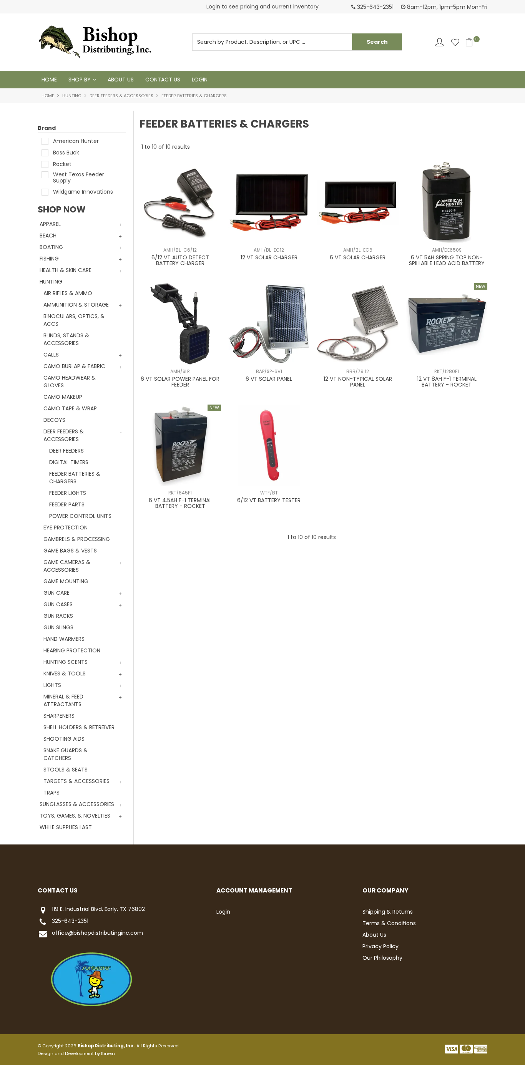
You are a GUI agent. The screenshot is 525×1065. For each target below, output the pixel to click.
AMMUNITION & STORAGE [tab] (76, 305)
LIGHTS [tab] (52, 685)
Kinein (108, 1053)
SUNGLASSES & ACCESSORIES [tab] (77, 804)
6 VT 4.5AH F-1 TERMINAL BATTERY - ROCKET (180, 503)
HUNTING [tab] (51, 281)
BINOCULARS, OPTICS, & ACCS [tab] (74, 320)
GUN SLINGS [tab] (58, 627)
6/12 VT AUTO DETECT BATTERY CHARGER (180, 260)
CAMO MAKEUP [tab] (62, 397)
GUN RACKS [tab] (58, 616)
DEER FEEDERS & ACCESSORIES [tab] (63, 435)
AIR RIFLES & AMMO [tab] (67, 293)
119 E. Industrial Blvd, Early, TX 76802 (98, 909)
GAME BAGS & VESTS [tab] (70, 550)
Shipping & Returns (387, 912)
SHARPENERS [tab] (59, 716)
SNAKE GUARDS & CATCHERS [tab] (65, 754)
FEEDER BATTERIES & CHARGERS (74, 477)
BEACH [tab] (48, 235)
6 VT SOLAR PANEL (269, 379)
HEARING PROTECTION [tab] (71, 650)
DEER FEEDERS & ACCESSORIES (121, 96)
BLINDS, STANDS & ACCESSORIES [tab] (66, 339)
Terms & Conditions (389, 923)
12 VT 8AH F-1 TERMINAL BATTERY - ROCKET (447, 381)
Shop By (79, 79)
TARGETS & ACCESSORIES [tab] (76, 781)
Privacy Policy (380, 946)
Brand (47, 128)
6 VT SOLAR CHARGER (357, 257)
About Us (121, 79)
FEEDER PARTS (67, 504)
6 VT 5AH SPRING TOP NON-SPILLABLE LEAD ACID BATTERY (447, 260)
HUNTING (71, 96)
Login (200, 79)
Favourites (455, 42)
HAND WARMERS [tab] (64, 639)
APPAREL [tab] (50, 224)
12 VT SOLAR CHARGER (269, 257)
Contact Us (162, 79)
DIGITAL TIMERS (68, 462)
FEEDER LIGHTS (67, 493)
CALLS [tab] (51, 354)
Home (49, 79)
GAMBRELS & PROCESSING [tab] (76, 539)
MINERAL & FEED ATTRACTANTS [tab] (63, 700)
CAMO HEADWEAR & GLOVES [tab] (69, 381)
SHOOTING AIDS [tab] (64, 739)
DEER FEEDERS (66, 451)
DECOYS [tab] (54, 420)
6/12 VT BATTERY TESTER (269, 500)
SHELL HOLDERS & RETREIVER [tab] (79, 727)
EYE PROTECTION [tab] (65, 527)
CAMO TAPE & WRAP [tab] (70, 408)
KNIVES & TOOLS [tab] (64, 673)
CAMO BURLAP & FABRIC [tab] (74, 366)
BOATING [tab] (51, 247)
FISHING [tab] (49, 258)
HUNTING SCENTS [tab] (65, 662)
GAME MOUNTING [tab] (65, 581)
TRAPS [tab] (51, 792)
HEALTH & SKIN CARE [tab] (65, 270)
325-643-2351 (70, 921)
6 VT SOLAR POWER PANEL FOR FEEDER (180, 381)
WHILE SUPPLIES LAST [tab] (66, 827)
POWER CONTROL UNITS (80, 516)
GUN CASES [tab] (58, 604)
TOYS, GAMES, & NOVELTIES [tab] (75, 815)
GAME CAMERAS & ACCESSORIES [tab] (66, 566)
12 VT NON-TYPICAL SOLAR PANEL (358, 381)
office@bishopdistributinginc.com (97, 933)
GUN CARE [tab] (56, 593)
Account (439, 42)
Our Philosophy (382, 958)
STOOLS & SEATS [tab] (65, 769)
